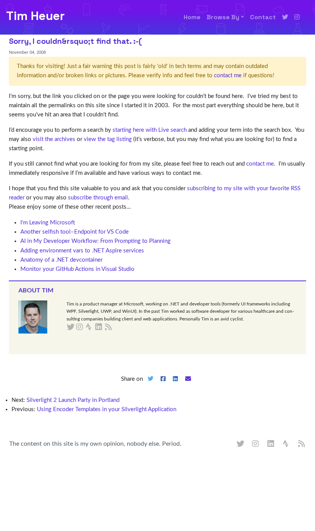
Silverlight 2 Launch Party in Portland (73, 400)
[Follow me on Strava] (286, 444)
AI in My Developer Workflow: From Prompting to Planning (95, 241)
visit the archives (54, 139)
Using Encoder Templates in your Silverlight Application (106, 409)
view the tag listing (108, 139)
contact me (228, 75)
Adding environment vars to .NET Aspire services (82, 251)
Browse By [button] (223, 17)
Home (192, 17)
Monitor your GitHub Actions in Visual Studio (77, 269)
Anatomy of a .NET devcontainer (61, 260)
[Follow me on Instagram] (297, 17)
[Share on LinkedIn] (175, 385)
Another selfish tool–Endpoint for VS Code (74, 232)
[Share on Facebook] (163, 385)
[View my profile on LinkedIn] (271, 444)
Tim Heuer (35, 15)
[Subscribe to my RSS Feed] (117, 327)
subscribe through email (98, 198)
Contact (263, 17)
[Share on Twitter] (150, 385)
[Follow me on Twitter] (285, 17)
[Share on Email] (188, 385)
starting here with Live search (150, 130)
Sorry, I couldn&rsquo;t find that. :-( (75, 41)
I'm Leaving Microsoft (47, 223)
